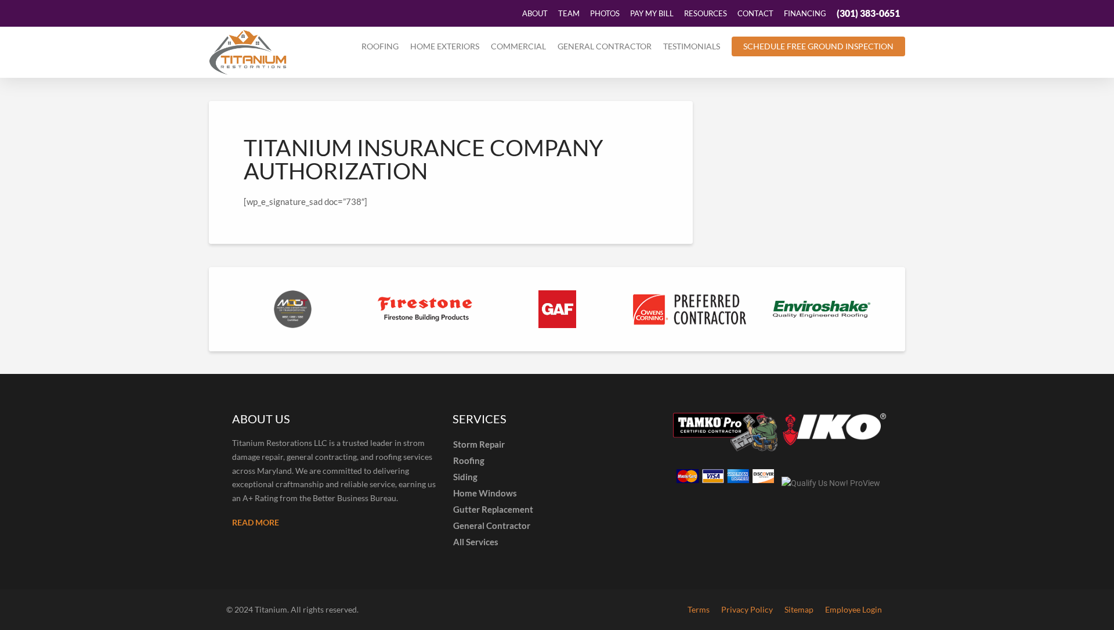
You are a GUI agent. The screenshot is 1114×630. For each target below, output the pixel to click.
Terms (699, 609)
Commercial (518, 46)
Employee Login (853, 609)
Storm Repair (479, 444)
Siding (465, 476)
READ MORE (255, 522)
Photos (605, 13)
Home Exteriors (444, 46)
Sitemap (798, 609)
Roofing (380, 46)
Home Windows (485, 493)
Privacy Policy (747, 609)
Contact (755, 13)
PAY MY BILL (652, 13)
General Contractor (605, 46)
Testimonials (691, 46)
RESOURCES (705, 13)
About (535, 13)
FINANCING (805, 13)
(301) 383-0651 (868, 13)
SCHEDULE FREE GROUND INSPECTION (818, 46)
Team (569, 13)
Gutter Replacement (493, 509)
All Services (475, 542)
